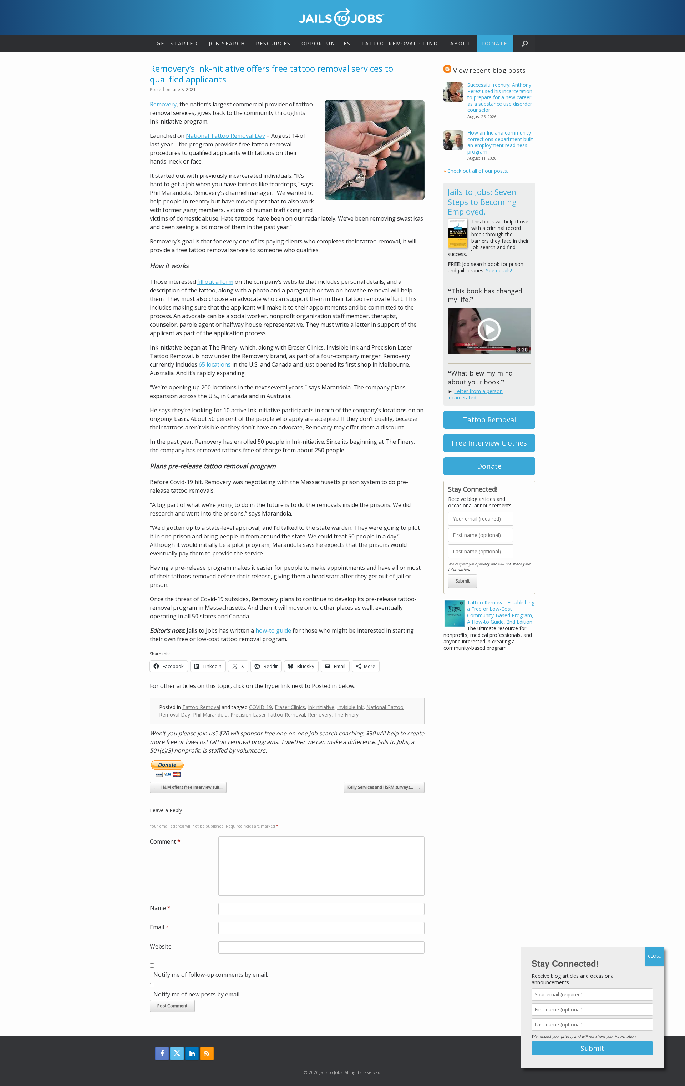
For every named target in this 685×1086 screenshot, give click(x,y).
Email (159, 927)
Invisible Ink (350, 707)
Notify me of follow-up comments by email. (210, 975)
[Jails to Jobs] (342, 17)
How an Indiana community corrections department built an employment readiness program (500, 142)
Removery (163, 104)
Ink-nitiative (321, 707)
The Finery (346, 714)
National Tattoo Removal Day (225, 136)
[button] (524, 43)
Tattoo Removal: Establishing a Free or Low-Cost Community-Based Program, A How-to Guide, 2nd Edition (500, 612)
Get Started (177, 43)
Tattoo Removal (201, 707)
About (460, 43)
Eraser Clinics (290, 707)
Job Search (227, 43)
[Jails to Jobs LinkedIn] (192, 1053)
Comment (165, 841)
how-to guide (273, 630)
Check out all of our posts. (475, 170)
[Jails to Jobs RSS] (207, 1053)
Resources (273, 43)
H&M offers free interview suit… (188, 787)
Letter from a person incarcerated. (475, 394)
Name (160, 908)
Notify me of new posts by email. (196, 994)
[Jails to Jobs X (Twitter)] (177, 1053)
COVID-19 (260, 707)
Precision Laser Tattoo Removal (267, 714)
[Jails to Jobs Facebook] (162, 1053)
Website (161, 946)
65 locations (215, 364)
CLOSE (654, 956)
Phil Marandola (210, 714)
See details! (499, 270)
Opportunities (326, 43)
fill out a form (215, 282)
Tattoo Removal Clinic (400, 43)
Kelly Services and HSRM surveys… (384, 787)
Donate (494, 43)
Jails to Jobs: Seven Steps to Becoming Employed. (482, 201)
